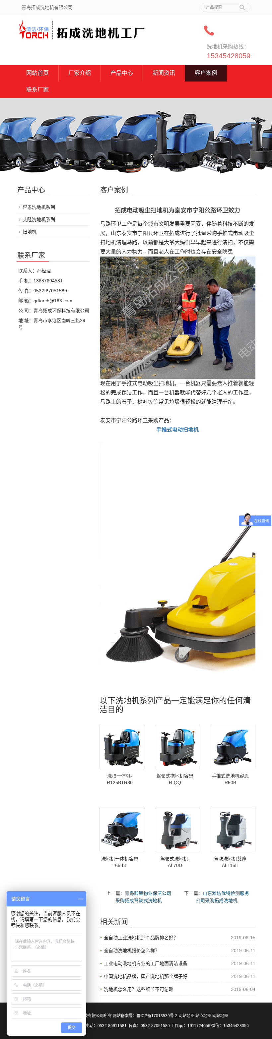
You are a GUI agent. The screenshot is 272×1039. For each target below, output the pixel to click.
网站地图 (186, 1015)
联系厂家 (37, 90)
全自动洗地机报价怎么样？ (132, 950)
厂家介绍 (79, 73)
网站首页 (37, 73)
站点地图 (203, 1015)
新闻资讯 (164, 73)
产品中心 (121, 73)
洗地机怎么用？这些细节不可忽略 (138, 989)
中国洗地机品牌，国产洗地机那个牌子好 (145, 976)
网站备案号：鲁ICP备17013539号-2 (145, 1015)
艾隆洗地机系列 (39, 219)
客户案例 (206, 73)
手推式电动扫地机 (177, 430)
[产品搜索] (242, 5)
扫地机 (29, 231)
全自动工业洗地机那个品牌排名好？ (141, 937)
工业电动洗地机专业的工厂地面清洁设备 (145, 963)
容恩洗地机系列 (39, 207)
